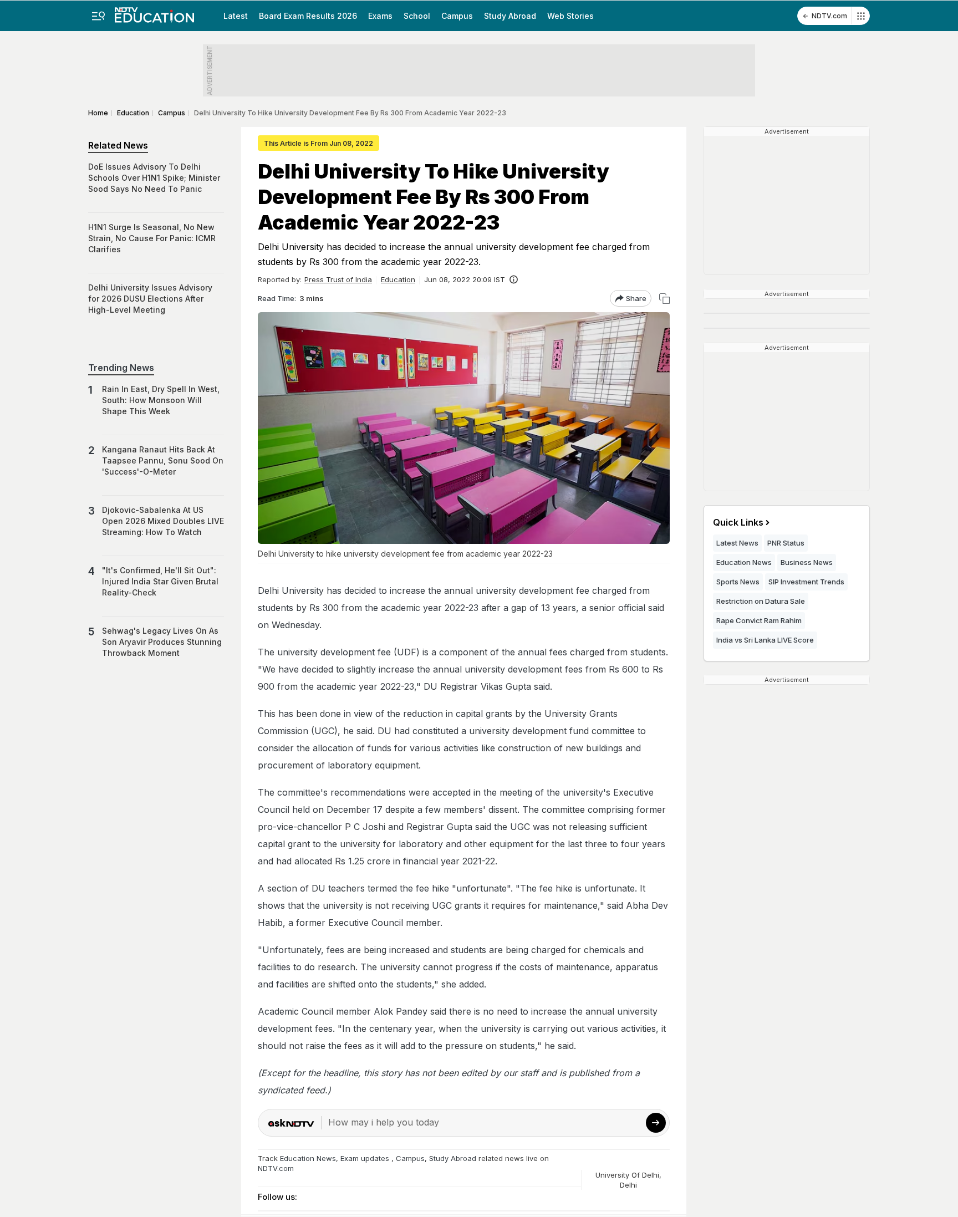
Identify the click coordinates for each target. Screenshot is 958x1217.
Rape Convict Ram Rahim (759, 620)
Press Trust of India (338, 279)
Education (398, 279)
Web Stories (570, 16)
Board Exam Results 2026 (308, 16)
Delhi (628, 1184)
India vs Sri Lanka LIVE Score (765, 639)
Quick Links (738, 522)
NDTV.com (829, 16)
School (417, 16)
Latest (235, 16)
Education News (308, 1158)
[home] (154, 12)
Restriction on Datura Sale (760, 601)
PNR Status (785, 542)
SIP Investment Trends (806, 581)
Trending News (121, 367)
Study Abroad (510, 16)
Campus (457, 16)
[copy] (664, 298)
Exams (380, 16)
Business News (807, 562)
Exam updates (364, 1158)
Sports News (738, 581)
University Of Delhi (627, 1174)
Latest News (737, 542)
